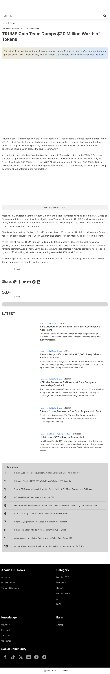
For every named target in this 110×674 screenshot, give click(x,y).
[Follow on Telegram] (44, 657)
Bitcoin (48, 351)
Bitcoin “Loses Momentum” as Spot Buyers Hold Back (70, 411)
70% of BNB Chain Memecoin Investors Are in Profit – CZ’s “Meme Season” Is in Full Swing (53, 489)
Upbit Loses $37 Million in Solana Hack (62, 437)
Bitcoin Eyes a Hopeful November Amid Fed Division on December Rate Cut (47, 473)
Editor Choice (57, 351)
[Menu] (3, 6)
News (12, 23)
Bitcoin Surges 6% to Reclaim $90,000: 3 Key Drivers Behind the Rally (70, 356)
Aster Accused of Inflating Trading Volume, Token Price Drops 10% (43, 538)
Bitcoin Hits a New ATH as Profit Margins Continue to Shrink (40, 530)
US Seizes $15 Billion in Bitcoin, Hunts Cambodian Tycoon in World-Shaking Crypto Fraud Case (55, 505)
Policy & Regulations (64, 434)
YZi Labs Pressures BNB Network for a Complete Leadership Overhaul (68, 384)
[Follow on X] (21, 657)
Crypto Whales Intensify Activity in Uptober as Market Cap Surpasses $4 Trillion (49, 546)
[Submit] (104, 15)
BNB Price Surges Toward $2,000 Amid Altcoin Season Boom (41, 513)
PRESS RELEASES (52, 323)
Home (4, 23)
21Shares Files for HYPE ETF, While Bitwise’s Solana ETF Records (42, 481)
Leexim (35, 28)
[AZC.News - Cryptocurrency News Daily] (55, 6)
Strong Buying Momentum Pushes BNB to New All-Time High (40, 522)
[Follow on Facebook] (5, 657)
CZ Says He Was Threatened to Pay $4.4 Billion (35, 497)
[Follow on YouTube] (36, 657)
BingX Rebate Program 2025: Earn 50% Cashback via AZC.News (70, 328)
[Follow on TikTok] (13, 657)
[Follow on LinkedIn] (28, 657)
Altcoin (48, 379)
